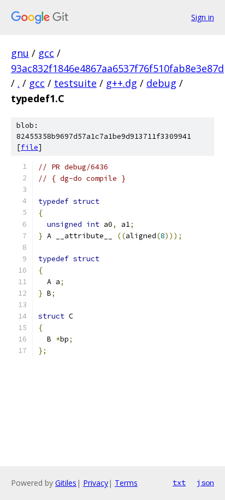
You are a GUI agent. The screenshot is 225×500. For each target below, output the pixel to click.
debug (161, 83)
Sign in (202, 17)
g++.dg (121, 83)
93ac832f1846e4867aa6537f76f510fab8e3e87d (117, 68)
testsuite (75, 83)
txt (179, 482)
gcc (46, 53)
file (29, 147)
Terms (126, 483)
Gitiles (65, 483)
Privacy (95, 483)
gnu (20, 53)
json (205, 482)
